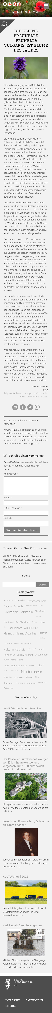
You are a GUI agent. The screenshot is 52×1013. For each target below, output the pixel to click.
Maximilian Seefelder (15, 665)
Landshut (9, 655)
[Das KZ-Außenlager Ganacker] (26, 737)
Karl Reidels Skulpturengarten (22, 925)
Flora (5, 627)
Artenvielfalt (20, 601)
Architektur (8, 600)
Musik (40, 665)
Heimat (9, 633)
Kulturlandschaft (14, 649)
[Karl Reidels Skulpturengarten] (26, 956)
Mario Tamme (17, 660)
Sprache (8, 677)
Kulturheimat (26, 12)
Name (8, 498)
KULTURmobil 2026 (15, 876)
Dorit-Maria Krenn (23, 622)
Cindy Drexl (40, 611)
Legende (6, 659)
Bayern (8, 606)
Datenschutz (34, 1000)
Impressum (12, 1000)
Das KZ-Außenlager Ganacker (22, 708)
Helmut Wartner (27, 633)
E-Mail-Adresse (13, 508)
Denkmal (9, 622)
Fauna (42, 622)
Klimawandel (8, 643)
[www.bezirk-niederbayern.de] (19, 984)
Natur (6, 671)
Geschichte (15, 628)
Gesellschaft (31, 628)
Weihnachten (9, 688)
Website (8, 518)
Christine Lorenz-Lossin (34, 606)
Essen (35, 622)
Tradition (9, 683)
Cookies (10, 1005)
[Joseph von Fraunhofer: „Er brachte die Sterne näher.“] (26, 855)
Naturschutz (15, 670)
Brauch (18, 606)
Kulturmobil (31, 649)
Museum (32, 665)
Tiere (37, 677)
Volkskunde (42, 683)
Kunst (41, 649)
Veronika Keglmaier (26, 683)
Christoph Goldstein (18, 612)
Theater (29, 677)
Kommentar (11, 474)
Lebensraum (41, 655)
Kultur (16, 644)
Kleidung (42, 638)
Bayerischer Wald (36, 601)
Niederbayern (33, 672)
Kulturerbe (26, 644)
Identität (43, 633)
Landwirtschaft (25, 655)
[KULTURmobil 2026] (26, 904)
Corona (38, 617)
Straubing (18, 678)
